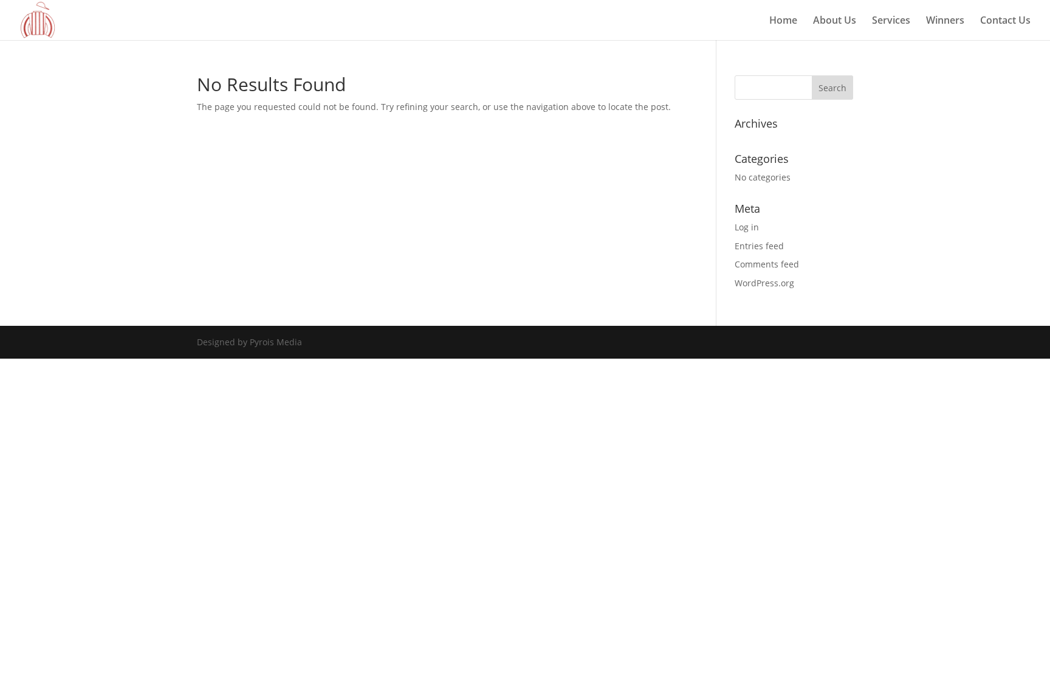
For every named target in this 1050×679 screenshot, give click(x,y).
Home (783, 21)
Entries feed (759, 246)
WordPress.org (764, 283)
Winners (945, 21)
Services (891, 21)
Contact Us (1005, 21)
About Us (834, 21)
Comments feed (767, 264)
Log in (747, 227)
